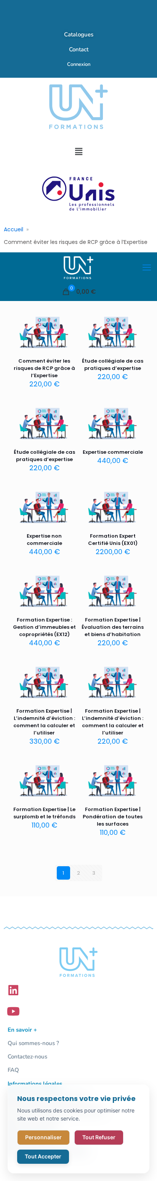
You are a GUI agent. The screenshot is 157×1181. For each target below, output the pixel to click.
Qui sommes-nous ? (33, 1043)
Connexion (78, 64)
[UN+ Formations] (78, 267)
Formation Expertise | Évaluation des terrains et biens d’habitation (113, 627)
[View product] (67, 332)
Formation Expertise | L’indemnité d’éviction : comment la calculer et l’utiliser (44, 721)
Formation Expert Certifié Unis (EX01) (113, 539)
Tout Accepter (43, 1156)
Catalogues (78, 34)
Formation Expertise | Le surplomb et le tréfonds (44, 813)
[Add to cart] (67, 321)
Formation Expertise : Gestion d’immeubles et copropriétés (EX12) (44, 627)
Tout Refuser (98, 1137)
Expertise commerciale (113, 452)
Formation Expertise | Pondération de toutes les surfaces (113, 817)
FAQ (13, 1070)
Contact (78, 49)
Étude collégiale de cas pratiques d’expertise (112, 364)
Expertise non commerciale (44, 539)
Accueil (13, 229)
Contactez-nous (27, 1056)
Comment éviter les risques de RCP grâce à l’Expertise (44, 368)
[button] (78, 151)
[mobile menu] (146, 267)
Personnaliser (43, 1137)
